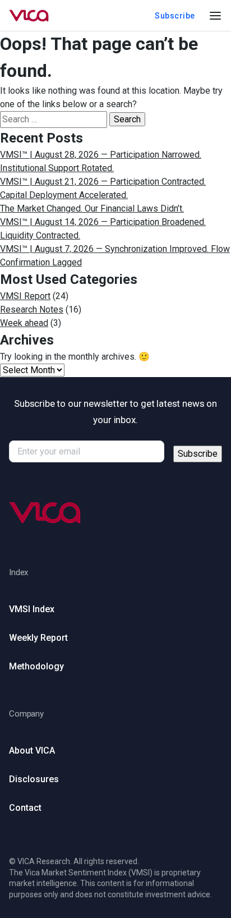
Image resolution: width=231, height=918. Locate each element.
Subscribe (175, 15)
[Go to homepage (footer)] (115, 513)
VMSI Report (25, 296)
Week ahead (24, 323)
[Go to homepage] (29, 15)
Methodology (36, 666)
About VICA (32, 750)
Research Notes (31, 309)
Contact (25, 807)
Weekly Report (38, 637)
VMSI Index (31, 609)
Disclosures (34, 779)
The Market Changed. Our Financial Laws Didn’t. (92, 208)
